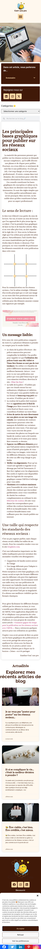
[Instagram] (12, 96)
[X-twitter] (19, 96)
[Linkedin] (6, 96)
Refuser (20, 935)
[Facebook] (14, 884)
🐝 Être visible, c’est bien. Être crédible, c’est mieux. (19, 828)
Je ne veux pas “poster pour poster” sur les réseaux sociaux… (20, 714)
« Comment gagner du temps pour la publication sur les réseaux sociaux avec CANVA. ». (20, 625)
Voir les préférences (20, 941)
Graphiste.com (14, 547)
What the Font (17, 382)
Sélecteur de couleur (15, 501)
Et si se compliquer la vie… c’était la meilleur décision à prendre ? (19, 772)
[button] (37, 895)
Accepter (20, 929)
